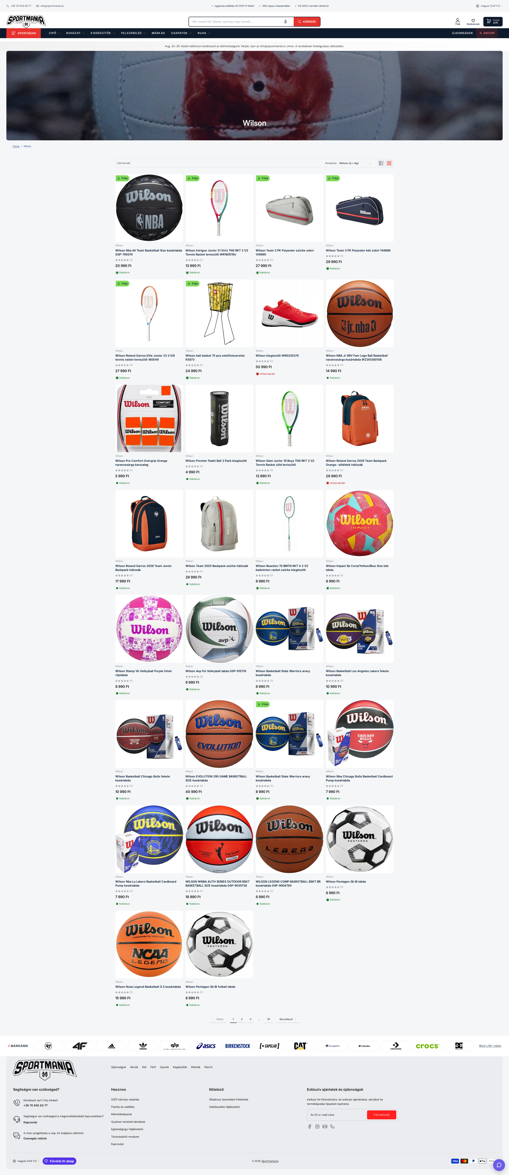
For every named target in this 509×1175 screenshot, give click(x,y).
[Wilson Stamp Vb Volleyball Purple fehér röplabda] (149, 629)
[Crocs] (427, 1046)
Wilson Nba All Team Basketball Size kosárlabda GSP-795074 (148, 252)
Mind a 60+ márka (490, 1046)
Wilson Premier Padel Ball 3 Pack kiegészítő (216, 460)
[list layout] (381, 163)
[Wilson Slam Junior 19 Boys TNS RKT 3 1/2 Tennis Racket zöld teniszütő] (289, 418)
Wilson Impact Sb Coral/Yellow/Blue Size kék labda (357, 567)
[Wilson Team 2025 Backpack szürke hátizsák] (219, 524)
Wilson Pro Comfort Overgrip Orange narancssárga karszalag (141, 462)
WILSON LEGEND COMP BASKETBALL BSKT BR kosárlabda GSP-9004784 (288, 883)
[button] (489, 6)
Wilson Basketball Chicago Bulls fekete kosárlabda (142, 778)
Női (144, 1067)
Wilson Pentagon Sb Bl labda (346, 881)
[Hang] (285, 21)
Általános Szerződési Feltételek (228, 1099)
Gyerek (164, 1067)
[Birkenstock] (238, 1046)
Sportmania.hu (270, 1161)
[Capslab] (269, 1046)
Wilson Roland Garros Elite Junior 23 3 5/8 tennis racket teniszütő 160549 (145, 357)
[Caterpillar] (301, 1046)
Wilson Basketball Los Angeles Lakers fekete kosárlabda (357, 673)
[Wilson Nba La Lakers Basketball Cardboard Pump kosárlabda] (149, 839)
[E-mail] (324, 1126)
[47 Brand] (48, 1046)
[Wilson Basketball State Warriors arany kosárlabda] (289, 629)
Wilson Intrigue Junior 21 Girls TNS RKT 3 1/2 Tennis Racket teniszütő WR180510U (217, 252)
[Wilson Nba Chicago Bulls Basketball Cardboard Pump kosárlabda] (360, 734)
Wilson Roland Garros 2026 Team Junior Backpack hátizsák (143, 567)
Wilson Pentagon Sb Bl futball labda (210, 986)
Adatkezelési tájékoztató (224, 1107)
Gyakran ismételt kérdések (128, 1122)
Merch (208, 1067)
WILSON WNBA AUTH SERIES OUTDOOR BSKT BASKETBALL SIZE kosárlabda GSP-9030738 (218, 883)
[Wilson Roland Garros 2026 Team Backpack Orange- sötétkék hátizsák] (360, 418)
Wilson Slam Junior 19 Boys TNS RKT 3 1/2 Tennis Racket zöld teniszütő (285, 462)
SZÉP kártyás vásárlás (125, 1099)
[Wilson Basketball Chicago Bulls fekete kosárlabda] (149, 734)
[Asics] (206, 1046)
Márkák (195, 1067)
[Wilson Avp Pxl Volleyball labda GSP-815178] (219, 629)
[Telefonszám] (332, 1126)
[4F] (79, 1046)
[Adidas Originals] (143, 1046)
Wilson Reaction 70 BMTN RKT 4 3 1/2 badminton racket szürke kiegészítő (282, 567)
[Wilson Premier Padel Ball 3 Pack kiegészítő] (219, 418)
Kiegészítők (180, 1067)
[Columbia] (364, 1046)
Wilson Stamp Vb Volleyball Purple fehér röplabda (143, 673)
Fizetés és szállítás (122, 1107)
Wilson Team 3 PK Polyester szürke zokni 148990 (285, 252)
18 (268, 1019)
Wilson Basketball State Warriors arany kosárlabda (283, 673)
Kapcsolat (30, 1122)
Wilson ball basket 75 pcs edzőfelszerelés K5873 (215, 357)
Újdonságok (118, 1067)
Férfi (153, 1067)
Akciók (134, 1067)
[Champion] (332, 1046)
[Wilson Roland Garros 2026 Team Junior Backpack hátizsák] (149, 524)
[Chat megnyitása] (499, 1165)
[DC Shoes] (459, 1046)
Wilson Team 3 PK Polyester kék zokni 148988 (358, 250)
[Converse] (395, 1046)
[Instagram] (317, 1126)
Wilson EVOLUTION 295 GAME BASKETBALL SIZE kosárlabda (216, 778)
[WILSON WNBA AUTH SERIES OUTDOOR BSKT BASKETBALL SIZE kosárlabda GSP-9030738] (219, 839)
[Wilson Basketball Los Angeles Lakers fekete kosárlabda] (360, 629)
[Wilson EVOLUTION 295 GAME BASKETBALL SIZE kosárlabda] (219, 734)
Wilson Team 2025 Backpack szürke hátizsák (217, 566)
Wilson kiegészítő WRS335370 (277, 355)
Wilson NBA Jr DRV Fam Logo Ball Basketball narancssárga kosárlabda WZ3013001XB (357, 357)
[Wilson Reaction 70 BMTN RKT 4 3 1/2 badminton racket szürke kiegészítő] (289, 524)
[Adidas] (111, 1046)
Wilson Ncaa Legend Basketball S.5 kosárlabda (148, 986)
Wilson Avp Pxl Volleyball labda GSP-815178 (216, 671)
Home (16, 146)
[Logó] (26, 21)
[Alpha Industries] (174, 1046)
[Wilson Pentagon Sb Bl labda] (360, 839)
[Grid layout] (389, 163)
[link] (158, 33)
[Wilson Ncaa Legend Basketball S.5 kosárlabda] (149, 944)
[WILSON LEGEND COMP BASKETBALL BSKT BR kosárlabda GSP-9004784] (289, 839)
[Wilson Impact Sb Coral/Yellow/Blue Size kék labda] (360, 524)
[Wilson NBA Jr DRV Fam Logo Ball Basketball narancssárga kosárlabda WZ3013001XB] (360, 313)
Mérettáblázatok (121, 1114)
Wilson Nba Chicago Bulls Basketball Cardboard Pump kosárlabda (359, 778)
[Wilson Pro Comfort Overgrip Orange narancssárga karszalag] (149, 418)
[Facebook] (309, 1126)
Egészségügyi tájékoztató (127, 1129)
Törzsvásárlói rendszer (125, 1136)
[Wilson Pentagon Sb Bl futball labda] (219, 944)
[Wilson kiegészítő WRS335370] (289, 313)
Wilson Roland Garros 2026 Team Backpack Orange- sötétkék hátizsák (356, 462)
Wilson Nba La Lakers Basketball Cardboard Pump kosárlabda (145, 883)
